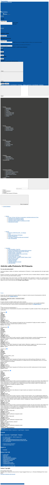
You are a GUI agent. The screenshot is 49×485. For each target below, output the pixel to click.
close (2, 96)
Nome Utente (15, 22)
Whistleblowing (6, 461)
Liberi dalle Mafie (11, 262)
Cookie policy (6, 454)
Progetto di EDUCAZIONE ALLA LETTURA (18, 253)
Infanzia (7, 216)
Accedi (2, 16)
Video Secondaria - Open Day (14, 249)
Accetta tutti (20, 298)
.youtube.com (3, 348)
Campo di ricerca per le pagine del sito (8, 188)
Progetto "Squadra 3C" (12, 236)
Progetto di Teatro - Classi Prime (14, 252)
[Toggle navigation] (11, 90)
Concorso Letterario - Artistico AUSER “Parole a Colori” (19, 257)
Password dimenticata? (5, 26)
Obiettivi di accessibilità (8, 460)
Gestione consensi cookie (8, 462)
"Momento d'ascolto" (12, 260)
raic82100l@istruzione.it (16, 439)
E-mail (14, 42)
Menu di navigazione (24, 204)
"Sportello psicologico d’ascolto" (14, 261)
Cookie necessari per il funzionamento (8, 307)
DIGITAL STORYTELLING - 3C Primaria (17, 232)
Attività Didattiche (6, 191)
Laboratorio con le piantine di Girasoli (15, 218)
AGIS (9, 233)
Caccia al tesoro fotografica (13, 255)
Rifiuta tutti (11, 298)
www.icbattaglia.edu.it (5, 370)
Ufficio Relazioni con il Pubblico (9, 458)
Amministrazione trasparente (9, 463)
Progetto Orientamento (12, 259)
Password (14, 24)
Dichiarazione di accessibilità (9, 459)
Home (4, 189)
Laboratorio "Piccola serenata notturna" (16, 219)
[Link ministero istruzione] (6, 2)
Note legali (5, 455)
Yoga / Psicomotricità (12, 238)
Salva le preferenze (10, 427)
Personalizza (3, 298)
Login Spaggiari (33, 44)
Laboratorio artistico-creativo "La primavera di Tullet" (19, 220)
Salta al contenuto (4, 1)
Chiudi (2, 51)
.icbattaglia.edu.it (4, 327)
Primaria (4, 192)
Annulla (2, 83)
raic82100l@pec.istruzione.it (16, 440)
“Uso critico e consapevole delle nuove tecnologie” (18, 237)
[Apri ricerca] (38, 90)
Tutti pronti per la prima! (13, 221)
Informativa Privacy (7, 456)
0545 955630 (7, 438)
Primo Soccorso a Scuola (13, 258)
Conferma (7, 83)
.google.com (3, 312)
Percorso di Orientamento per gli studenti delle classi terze (19, 250)
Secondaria (8, 248)
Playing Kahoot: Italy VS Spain (14, 256)
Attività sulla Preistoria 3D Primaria (15, 235)
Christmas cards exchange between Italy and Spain (18, 251)
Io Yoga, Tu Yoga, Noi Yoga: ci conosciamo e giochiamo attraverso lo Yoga (23, 217)
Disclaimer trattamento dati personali (8, 474)
